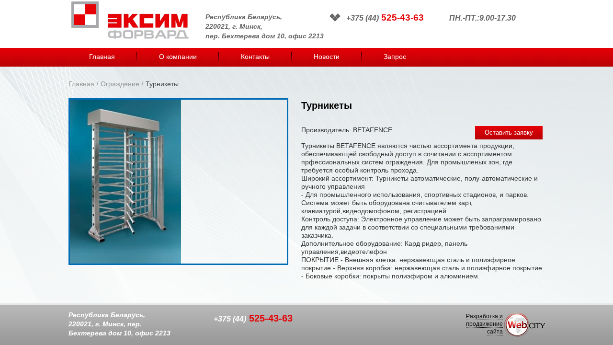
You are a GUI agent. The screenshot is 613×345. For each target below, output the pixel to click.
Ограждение (120, 84)
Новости (327, 56)
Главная (102, 56)
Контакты (255, 56)
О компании (178, 56)
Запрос (395, 56)
